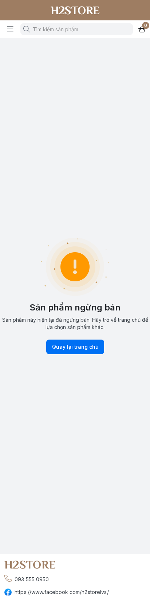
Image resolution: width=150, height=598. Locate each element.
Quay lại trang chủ (75, 347)
